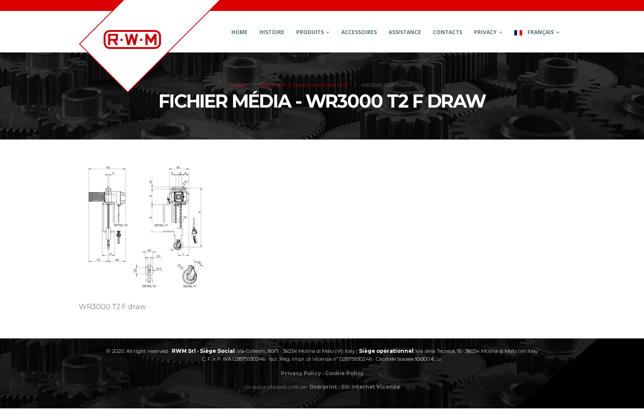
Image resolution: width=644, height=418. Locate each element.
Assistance (405, 32)
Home (239, 32)
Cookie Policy (344, 373)
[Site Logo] (150, 46)
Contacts (447, 32)
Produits (310, 32)
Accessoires (359, 32)
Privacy (485, 32)
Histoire (271, 32)
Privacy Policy (301, 373)
